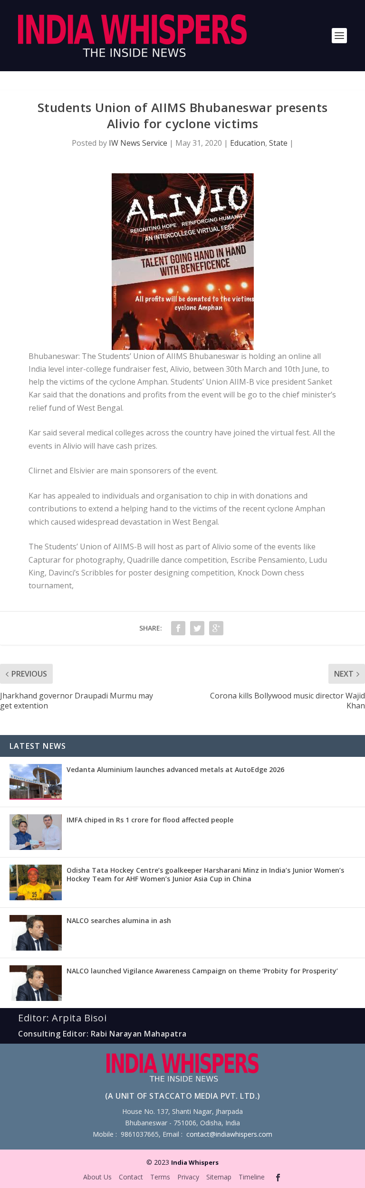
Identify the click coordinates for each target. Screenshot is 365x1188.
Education (247, 143)
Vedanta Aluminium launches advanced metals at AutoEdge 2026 (175, 769)
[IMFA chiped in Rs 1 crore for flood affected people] (36, 832)
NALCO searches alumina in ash (119, 920)
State (278, 143)
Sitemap (218, 1176)
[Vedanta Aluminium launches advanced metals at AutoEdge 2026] (36, 782)
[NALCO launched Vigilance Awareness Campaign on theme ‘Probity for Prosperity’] (36, 983)
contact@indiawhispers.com (229, 1134)
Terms (160, 1176)
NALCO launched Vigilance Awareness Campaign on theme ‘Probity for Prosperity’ (202, 970)
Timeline (252, 1176)
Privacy (188, 1176)
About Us (97, 1176)
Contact (131, 1176)
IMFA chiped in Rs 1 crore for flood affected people (150, 819)
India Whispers (195, 1162)
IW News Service (138, 143)
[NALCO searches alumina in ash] (36, 933)
